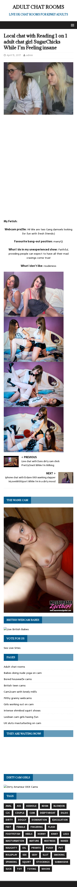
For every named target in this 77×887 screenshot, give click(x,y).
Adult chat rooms (14, 667)
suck (9, 869)
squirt (26, 862)
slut (46, 855)
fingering (36, 827)
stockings (43, 862)
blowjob (59, 806)
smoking (59, 855)
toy (19, 869)
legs (66, 834)
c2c (8, 813)
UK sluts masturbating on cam (22, 723)
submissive (61, 862)
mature (34, 841)
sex (24, 855)
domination (39, 820)
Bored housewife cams (18, 679)
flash (51, 827)
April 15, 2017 (14, 55)
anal (9, 806)
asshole (31, 806)
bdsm (45, 806)
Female (20, 827)
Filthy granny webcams (18, 698)
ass (19, 806)
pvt (60, 848)
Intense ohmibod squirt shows (22, 710)
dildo (64, 813)
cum (32, 813)
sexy (34, 855)
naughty (11, 848)
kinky (54, 834)
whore (45, 869)
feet (8, 827)
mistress (49, 841)
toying (31, 869)
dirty (9, 820)
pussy (49, 848)
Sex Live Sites (12, 648)
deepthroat (48, 813)
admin (29, 55)
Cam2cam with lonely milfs (20, 692)
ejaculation (60, 820)
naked (64, 841)
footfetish (13, 834)
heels (28, 834)
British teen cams (15, 685)
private (36, 848)
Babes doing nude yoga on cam (23, 673)
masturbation (15, 841)
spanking (11, 862)
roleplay (11, 855)
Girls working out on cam (19, 704)
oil (24, 848)
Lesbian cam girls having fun (21, 717)
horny (42, 834)
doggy (22, 820)
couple (19, 813)
